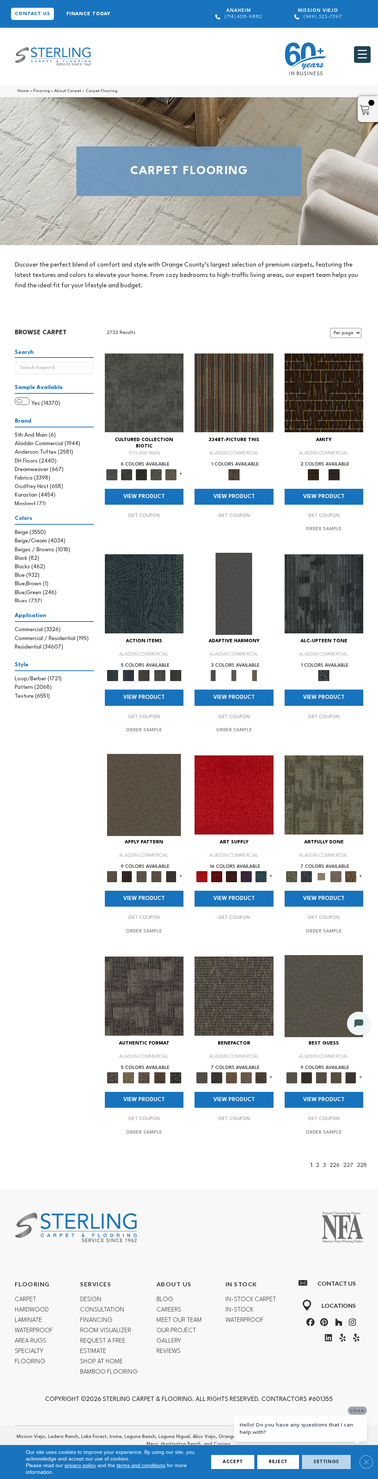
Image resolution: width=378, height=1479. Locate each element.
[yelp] (341, 1339)
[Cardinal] (234, 795)
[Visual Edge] (144, 996)
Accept (233, 1461)
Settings (326, 1461)
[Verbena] (246, 876)
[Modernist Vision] (321, 876)
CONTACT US (32, 13)
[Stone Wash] (261, 876)
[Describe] (141, 876)
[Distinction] (171, 474)
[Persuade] (156, 876)
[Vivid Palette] (350, 876)
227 (348, 1165)
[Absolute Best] (246, 1078)
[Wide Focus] (216, 1078)
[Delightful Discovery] (324, 795)
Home (23, 91)
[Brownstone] (144, 675)
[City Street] (175, 675)
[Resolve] (144, 795)
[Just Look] (261, 1078)
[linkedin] (327, 1339)
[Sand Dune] (254, 675)
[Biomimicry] (144, 392)
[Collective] (141, 474)
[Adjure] (171, 876)
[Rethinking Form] (160, 1078)
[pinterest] (323, 1324)
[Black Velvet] (334, 474)
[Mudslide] (234, 392)
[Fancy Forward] (234, 996)
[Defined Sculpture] (128, 1078)
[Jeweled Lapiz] (234, 594)
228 (362, 1165)
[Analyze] (126, 876)
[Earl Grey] (160, 675)
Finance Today (88, 13)
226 (335, 1165)
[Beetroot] (231, 876)
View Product (144, 497)
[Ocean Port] (128, 675)
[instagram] (351, 1324)
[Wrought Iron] (234, 675)
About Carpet (67, 91)
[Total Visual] (231, 1078)
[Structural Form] (175, 1078)
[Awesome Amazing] (336, 876)
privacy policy (80, 1465)
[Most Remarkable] (306, 876)
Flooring (41, 91)
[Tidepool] (144, 594)
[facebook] (309, 1324)
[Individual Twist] (144, 1078)
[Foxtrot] (324, 594)
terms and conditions (141, 1465)
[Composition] (156, 474)
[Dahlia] (216, 876)
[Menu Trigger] (362, 54)
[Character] (126, 474)
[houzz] (337, 1324)
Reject (278, 1461)
